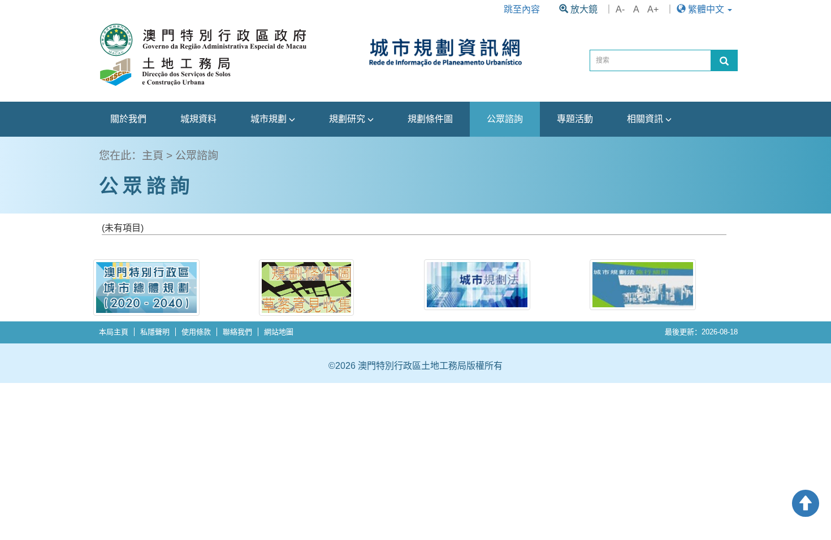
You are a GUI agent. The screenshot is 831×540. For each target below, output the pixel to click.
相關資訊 (646, 119)
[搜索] (724, 60)
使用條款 (196, 332)
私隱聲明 (155, 332)
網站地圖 (278, 332)
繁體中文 (706, 9)
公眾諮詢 (505, 119)
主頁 (152, 156)
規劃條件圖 (430, 119)
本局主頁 (113, 332)
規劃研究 (348, 119)
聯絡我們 (237, 332)
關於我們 (128, 119)
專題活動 (575, 119)
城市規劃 (269, 119)
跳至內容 (522, 9)
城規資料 (198, 119)
